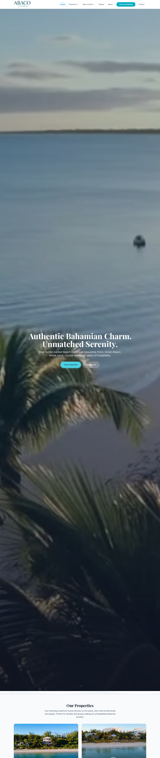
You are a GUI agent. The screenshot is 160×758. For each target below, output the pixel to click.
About (110, 4)
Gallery (101, 4)
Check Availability (126, 4)
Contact (141, 4)
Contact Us (91, 365)
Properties (73, 4)
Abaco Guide (88, 4)
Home (63, 4)
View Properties (71, 365)
